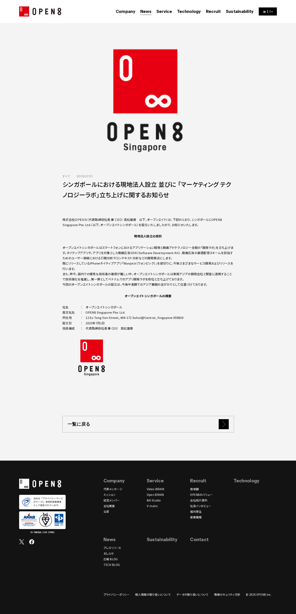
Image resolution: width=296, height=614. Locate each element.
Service (164, 11)
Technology (189, 11)
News (145, 11)
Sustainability (240, 11)
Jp (264, 11)
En (271, 11)
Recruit (213, 11)
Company (125, 11)
